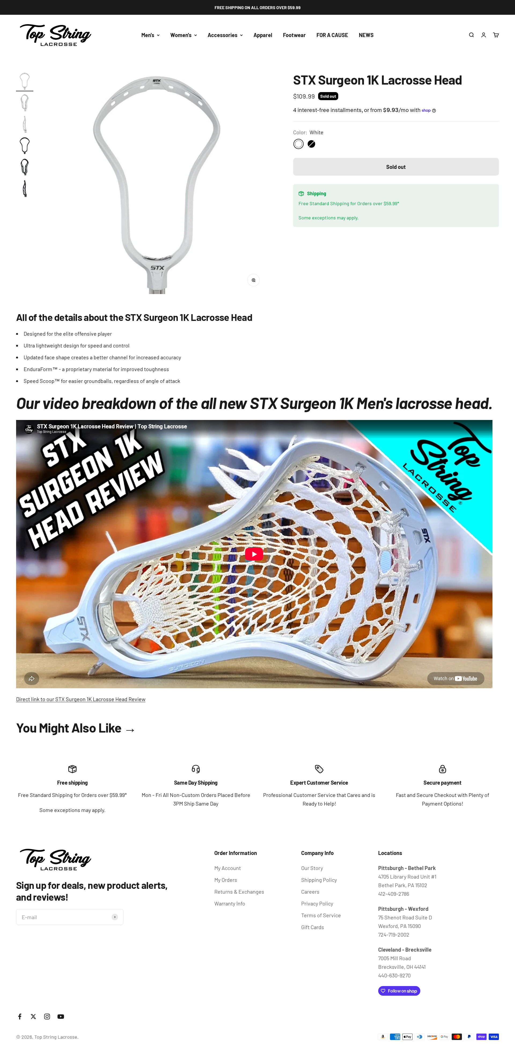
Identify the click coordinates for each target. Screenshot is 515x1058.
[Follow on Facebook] (19, 1016)
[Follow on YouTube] (60, 1016)
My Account (227, 868)
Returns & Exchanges (239, 891)
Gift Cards (312, 927)
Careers (310, 891)
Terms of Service (321, 915)
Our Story (312, 868)
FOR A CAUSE (332, 35)
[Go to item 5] (24, 167)
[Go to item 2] (24, 103)
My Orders (225, 879)
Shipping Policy (319, 879)
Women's (181, 35)
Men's (147, 35)
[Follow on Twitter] (33, 1016)
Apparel (262, 35)
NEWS (366, 35)
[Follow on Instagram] (47, 1016)
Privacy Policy (317, 903)
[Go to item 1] (24, 82)
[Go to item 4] (24, 146)
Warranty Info (229, 903)
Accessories (222, 35)
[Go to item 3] (24, 124)
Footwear (294, 35)
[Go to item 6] (24, 189)
